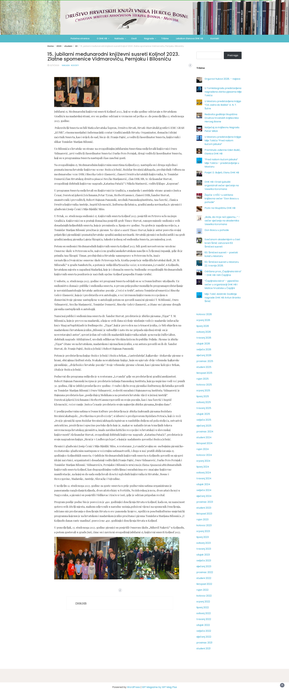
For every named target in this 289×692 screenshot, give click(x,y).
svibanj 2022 (203, 613)
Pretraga (232, 55)
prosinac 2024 (204, 431)
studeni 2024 (203, 437)
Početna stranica (80, 38)
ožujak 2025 (203, 414)
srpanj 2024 (203, 461)
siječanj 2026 (203, 355)
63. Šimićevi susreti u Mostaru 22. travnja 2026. (222, 263)
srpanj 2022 (203, 601)
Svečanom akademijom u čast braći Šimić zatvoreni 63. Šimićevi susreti (222, 243)
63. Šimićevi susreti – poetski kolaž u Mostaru (221, 254)
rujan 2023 (202, 519)
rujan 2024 (202, 449)
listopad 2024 (204, 443)
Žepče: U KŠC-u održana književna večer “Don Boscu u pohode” (222, 198)
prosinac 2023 (204, 502)
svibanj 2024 (203, 472)
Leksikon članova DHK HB (189, 38)
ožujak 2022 (203, 625)
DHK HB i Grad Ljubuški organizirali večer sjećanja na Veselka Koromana (222, 185)
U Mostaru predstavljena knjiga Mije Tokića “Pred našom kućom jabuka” (223, 140)
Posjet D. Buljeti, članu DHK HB (222, 172)
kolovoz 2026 (204, 314)
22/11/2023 (54, 65)
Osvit (134, 38)
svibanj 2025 (203, 402)
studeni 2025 (203, 367)
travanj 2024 (203, 478)
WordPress (133, 687)
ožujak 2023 (203, 554)
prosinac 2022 (204, 572)
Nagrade (149, 38)
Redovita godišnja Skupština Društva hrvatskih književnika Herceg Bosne (222, 118)
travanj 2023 (203, 549)
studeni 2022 (203, 578)
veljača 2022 (203, 631)
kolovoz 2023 (204, 525)
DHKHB (81, 603)
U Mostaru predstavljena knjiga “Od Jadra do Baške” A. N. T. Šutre (223, 105)
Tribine (165, 38)
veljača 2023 (203, 560)
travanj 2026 (203, 337)
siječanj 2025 (203, 425)
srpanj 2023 (203, 531)
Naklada (119, 38)
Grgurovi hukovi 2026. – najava (222, 79)
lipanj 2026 (202, 326)
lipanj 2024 (202, 466)
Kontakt (214, 38)
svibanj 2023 (203, 543)
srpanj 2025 (203, 390)
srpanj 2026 (203, 320)
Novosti (75, 65)
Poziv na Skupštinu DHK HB (220, 208)
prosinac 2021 (204, 642)
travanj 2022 (203, 619)
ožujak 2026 (203, 343)
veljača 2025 (203, 420)
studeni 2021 (203, 648)
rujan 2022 (202, 590)
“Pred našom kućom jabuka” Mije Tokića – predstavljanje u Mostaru (222, 163)
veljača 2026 (203, 349)
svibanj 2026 (203, 332)
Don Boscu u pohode (217, 230)
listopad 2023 (204, 513)
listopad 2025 (204, 373)
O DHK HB (102, 38)
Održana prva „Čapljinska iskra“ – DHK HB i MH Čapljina (223, 273)
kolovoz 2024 (204, 455)
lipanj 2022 (202, 607)
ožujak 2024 (203, 484)
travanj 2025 (203, 408)
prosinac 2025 (204, 361)
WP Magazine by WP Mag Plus (159, 687)
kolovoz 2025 (204, 384)
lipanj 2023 (202, 537)
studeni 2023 (203, 507)
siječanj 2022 (203, 636)
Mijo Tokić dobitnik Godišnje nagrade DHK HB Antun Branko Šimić (223, 297)
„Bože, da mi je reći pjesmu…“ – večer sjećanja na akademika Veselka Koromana (222, 220)
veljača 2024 (203, 490)
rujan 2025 (202, 379)
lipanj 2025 (202, 396)
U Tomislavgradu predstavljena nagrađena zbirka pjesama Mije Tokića (223, 91)
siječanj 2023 (203, 566)
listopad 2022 (204, 584)
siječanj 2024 (203, 496)
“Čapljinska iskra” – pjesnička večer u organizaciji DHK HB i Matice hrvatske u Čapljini (221, 284)
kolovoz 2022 (204, 595)
